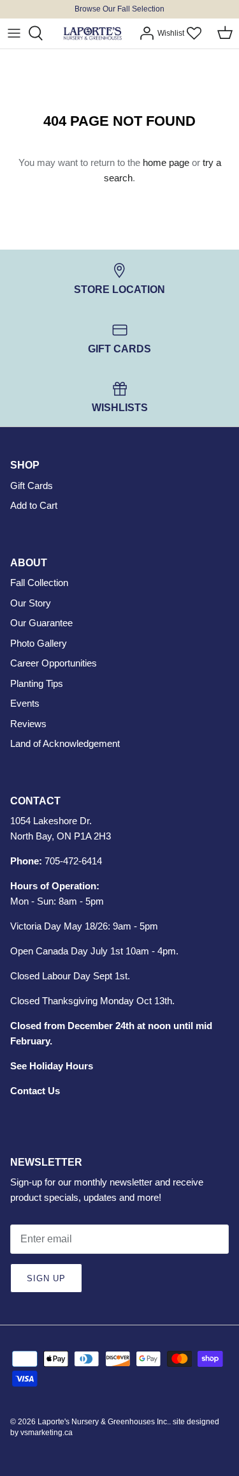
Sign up (46, 1278)
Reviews (28, 723)
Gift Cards (31, 485)
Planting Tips (36, 683)
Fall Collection (39, 582)
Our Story (30, 603)
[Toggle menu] (14, 33)
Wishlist (170, 33)
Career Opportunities (53, 663)
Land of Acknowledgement (65, 743)
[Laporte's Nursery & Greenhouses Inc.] (92, 33)
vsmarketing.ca (46, 1432)
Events (25, 703)
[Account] (143, 33)
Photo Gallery (38, 643)
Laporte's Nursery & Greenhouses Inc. (103, 1421)
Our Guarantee (41, 622)
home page (166, 162)
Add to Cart (33, 505)
